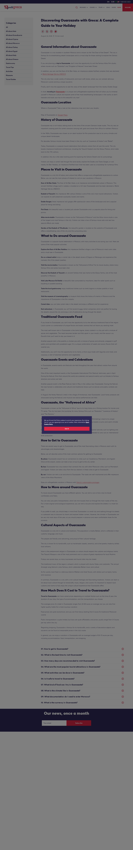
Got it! (67, 429)
